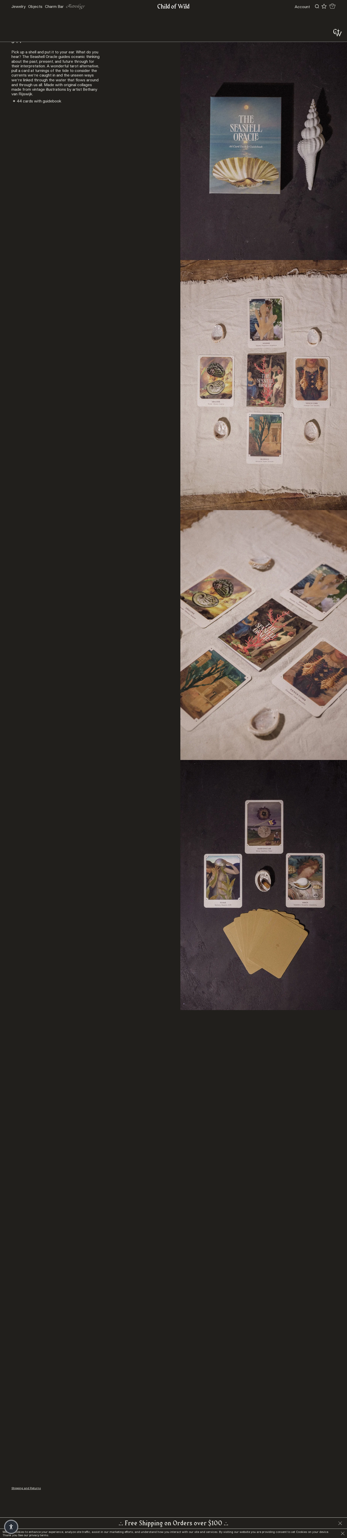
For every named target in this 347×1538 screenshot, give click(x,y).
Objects (35, 6)
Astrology (75, 6)
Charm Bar (54, 6)
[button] (11, 1527)
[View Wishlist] (324, 6)
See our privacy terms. (33, 1535)
